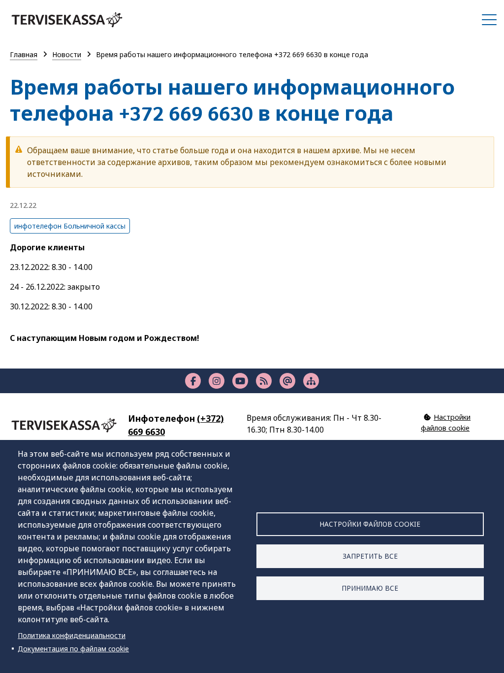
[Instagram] (216, 380)
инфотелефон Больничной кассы (70, 226)
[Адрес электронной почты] (287, 380)
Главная (23, 54)
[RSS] (263, 380)
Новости (66, 54)
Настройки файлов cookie (369, 524)
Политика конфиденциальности (72, 635)
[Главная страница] (67, 20)
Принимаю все (370, 588)
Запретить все (370, 556)
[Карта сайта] (311, 380)
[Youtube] (240, 380)
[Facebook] (193, 380)
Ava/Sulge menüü (489, 19)
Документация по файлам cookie (73, 648)
